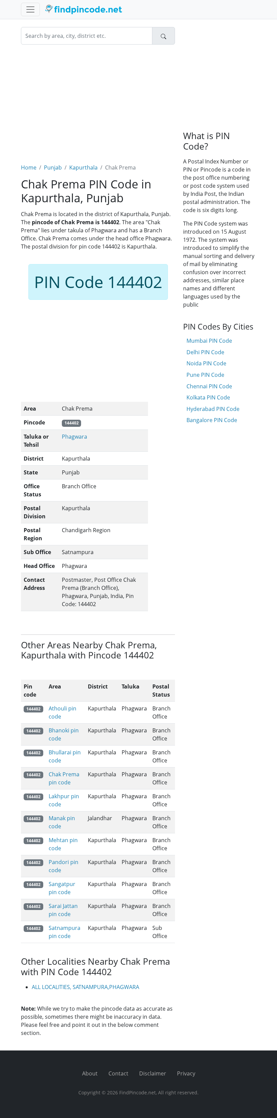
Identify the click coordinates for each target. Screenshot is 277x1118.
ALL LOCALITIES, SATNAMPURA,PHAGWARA (85, 987)
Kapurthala (83, 167)
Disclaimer (152, 1073)
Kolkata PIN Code (208, 397)
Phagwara (74, 436)
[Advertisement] (98, 100)
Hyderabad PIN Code (213, 409)
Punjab (53, 167)
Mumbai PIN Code (209, 340)
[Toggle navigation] (30, 9)
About (90, 1073)
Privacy (186, 1073)
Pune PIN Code (205, 375)
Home (28, 167)
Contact (118, 1073)
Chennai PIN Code (209, 386)
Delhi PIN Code (205, 352)
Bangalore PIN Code (211, 420)
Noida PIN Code (206, 363)
